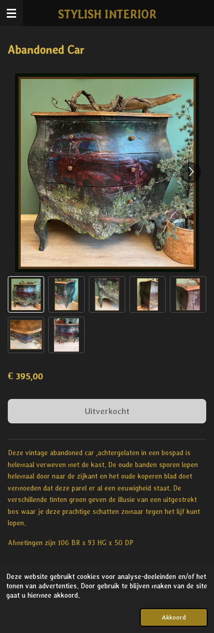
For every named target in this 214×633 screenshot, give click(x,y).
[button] (26, 294)
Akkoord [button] (174, 617)
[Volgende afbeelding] (190, 172)
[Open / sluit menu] (11, 13)
